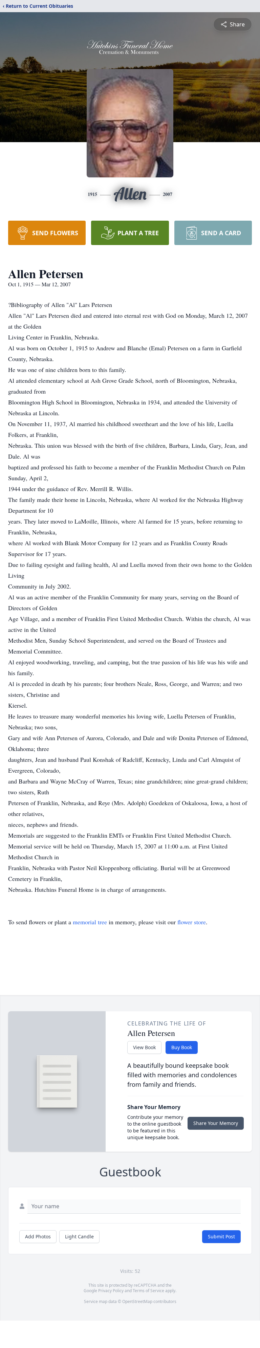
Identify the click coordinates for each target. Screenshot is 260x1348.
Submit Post (221, 1236)
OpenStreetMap (137, 1301)
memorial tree (90, 922)
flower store (191, 922)
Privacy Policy (111, 1291)
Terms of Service (148, 1291)
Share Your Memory (215, 1123)
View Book (144, 1047)
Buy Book (181, 1047)
